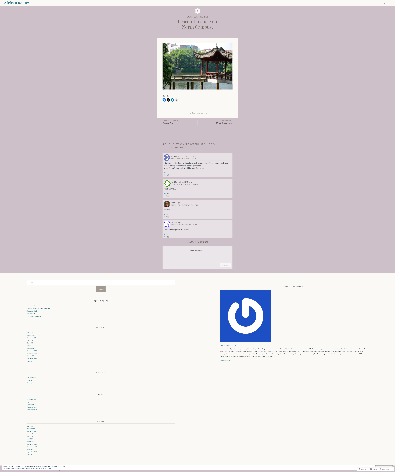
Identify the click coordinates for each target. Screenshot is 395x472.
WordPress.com (32, 409)
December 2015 (32, 338)
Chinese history (31, 377)
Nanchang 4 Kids (32, 311)
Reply (167, 175)
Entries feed (30, 404)
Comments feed (31, 407)
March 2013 (30, 348)
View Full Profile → (226, 360)
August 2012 (30, 361)
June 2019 (30, 332)
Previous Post (170, 122)
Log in (29, 402)
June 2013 (30, 340)
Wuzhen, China (31, 313)
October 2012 (31, 356)
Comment (225, 265)
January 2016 (31, 335)
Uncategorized (201, 113)
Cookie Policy (46, 468)
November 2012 (32, 353)
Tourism (29, 380)
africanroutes (228, 345)
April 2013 (30, 345)
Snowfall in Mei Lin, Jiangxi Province (38, 308)
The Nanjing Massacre (34, 316)
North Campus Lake (224, 122)
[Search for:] (384, 2)
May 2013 (30, 343)
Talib (173, 203)
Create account (31, 399)
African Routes (17, 2)
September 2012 (32, 358)
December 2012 (32, 351)
